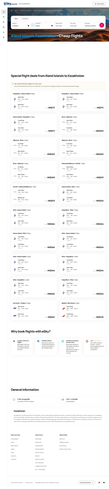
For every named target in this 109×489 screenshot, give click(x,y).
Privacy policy (29, 482)
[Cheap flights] (3, 12)
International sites (85, 482)
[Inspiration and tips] (3, 32)
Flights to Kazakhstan (38, 10)
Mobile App (38, 439)
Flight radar (38, 442)
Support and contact (65, 449)
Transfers (13, 459)
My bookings (63, 445)
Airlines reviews (39, 452)
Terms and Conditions (17, 482)
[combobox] (19, 26)
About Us (62, 439)
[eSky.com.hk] (11, 10)
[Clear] (28, 25)
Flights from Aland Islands (25, 10)
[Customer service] (3, 37)
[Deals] (3, 22)
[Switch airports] (33, 25)
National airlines (39, 449)
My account (100, 4)
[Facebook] (99, 482)
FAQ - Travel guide (40, 469)
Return (16, 18)
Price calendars (39, 462)
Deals (12, 452)
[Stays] (3, 17)
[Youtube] (104, 482)
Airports (37, 456)
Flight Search (14, 445)
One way (25, 18)
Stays (12, 442)
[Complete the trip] (3, 27)
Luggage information (40, 466)
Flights (16, 10)
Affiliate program (64, 442)
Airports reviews (39, 459)
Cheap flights (14, 439)
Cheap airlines (39, 445)
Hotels (12, 449)
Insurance (13, 456)
